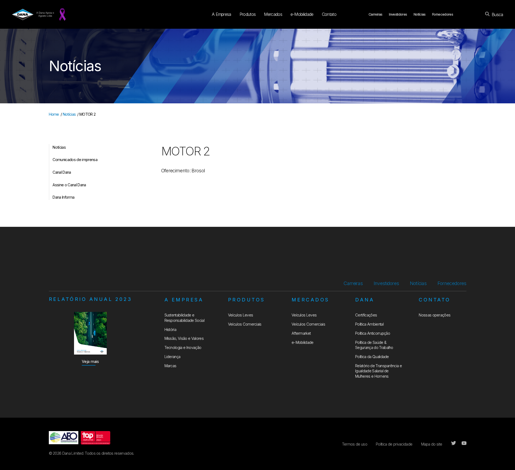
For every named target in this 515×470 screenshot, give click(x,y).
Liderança (172, 356)
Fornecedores (442, 14)
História (170, 329)
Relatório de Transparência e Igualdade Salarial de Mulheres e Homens (378, 370)
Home (54, 114)
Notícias (420, 14)
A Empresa (221, 14)
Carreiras (375, 14)
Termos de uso (354, 444)
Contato (329, 14)
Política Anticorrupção (372, 333)
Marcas (170, 365)
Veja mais (90, 361)
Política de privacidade (394, 444)
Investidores (398, 14)
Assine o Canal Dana (69, 185)
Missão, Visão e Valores (184, 338)
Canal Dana (62, 172)
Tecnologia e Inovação (182, 347)
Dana (364, 300)
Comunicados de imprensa (75, 159)
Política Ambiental (369, 324)
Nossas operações (434, 315)
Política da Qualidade (372, 356)
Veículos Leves (240, 315)
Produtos (248, 14)
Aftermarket (301, 333)
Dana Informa (63, 197)
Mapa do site (431, 444)
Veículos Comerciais (245, 324)
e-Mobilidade (302, 14)
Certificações (366, 315)
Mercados (273, 14)
